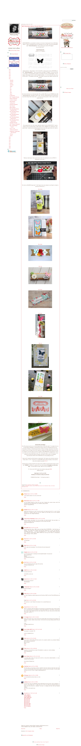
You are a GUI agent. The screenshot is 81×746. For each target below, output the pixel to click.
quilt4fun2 (26, 682)
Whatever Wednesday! (13, 98)
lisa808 (25, 570)
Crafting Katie (26, 586)
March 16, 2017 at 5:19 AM (31, 562)
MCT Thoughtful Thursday (14, 97)
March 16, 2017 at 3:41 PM (33, 675)
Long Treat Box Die (37, 485)
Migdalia (25, 552)
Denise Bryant (26, 500)
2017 (10, 78)
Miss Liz (40, 343)
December (12, 80)
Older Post (58, 728)
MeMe (25, 593)
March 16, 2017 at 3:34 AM (31, 545)
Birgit (25, 545)
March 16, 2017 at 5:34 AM (31, 570)
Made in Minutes (13, 107)
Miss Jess (40, 266)
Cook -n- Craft (12, 128)
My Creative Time (46, 485)
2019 (10, 75)
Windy (25, 648)
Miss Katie (40, 289)
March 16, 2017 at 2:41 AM (33, 527)
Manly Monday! (12, 101)
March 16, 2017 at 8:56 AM (31, 638)
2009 (10, 147)
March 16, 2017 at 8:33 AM (37, 629)
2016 (10, 137)
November (12, 81)
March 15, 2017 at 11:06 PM (32, 493)
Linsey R (25, 607)
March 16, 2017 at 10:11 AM (35, 656)
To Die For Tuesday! (13, 100)
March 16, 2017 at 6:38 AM (31, 593)
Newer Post (23, 728)
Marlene (25, 494)
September (12, 84)
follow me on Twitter (69, 88)
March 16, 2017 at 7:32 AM (32, 607)
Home (41, 728)
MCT (42, 485)
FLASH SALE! (12, 95)
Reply (25, 497)
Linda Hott (26, 666)
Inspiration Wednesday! (14, 104)
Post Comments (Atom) (30, 731)
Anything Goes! (12, 103)
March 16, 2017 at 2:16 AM (40, 518)
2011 (10, 144)
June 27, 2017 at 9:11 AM (32, 693)
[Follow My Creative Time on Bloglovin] (67, 63)
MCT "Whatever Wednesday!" (15, 124)
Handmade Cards (28, 485)
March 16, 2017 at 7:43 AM (34, 617)
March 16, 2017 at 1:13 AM (32, 509)
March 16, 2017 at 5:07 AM (32, 552)
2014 (10, 140)
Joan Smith (26, 527)
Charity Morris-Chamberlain (29, 518)
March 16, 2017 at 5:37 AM (31, 579)
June (11, 89)
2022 (10, 70)
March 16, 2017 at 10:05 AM (32, 648)
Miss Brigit (40, 189)
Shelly (25, 638)
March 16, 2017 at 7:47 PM (33, 681)
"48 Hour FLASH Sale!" (14, 129)
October (11, 83)
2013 (10, 141)
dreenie (25, 579)
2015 (10, 138)
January (11, 135)
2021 (10, 72)
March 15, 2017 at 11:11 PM (34, 500)
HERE (51, 469)
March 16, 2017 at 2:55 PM (33, 666)
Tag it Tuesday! (12, 105)
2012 (10, 143)
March (11, 94)
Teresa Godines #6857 (28, 629)
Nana (25, 538)
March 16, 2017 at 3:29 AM (31, 538)
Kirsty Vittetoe (26, 656)
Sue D (25, 562)
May (11, 91)
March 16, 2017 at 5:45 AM (34, 586)
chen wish (26, 693)
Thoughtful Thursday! (13, 122)
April (11, 92)
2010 (10, 146)
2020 (10, 74)
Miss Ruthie (40, 422)
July (11, 87)
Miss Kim (40, 313)
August (11, 86)
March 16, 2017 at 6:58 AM (31, 600)
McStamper (26, 675)
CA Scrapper (26, 617)
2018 (10, 77)
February (11, 134)
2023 (10, 69)
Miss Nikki (40, 396)
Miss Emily (40, 244)
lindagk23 (26, 509)
